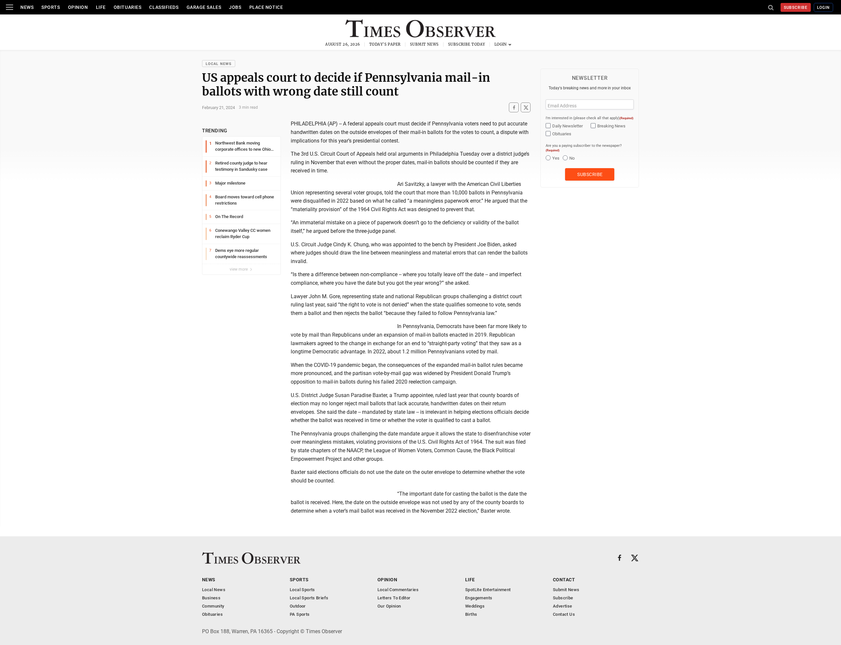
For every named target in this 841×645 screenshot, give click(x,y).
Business (211, 597)
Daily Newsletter (567, 125)
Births (471, 614)
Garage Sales (204, 7)
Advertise (562, 606)
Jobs (235, 7)
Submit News (424, 44)
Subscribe (796, 7)
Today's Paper (385, 44)
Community (213, 606)
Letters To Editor (394, 597)
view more (239, 269)
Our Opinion (389, 606)
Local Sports (302, 589)
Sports (50, 7)
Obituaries (128, 7)
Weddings (475, 606)
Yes (555, 158)
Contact (564, 579)
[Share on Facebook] (514, 107)
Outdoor (298, 606)
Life (101, 7)
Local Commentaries (398, 589)
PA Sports (300, 614)
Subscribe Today (466, 44)
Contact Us (564, 614)
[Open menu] (9, 7)
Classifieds (163, 7)
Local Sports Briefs (309, 597)
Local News (219, 64)
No (572, 158)
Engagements (478, 597)
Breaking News (611, 125)
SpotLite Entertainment (488, 589)
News (27, 7)
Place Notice (266, 7)
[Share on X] (526, 107)
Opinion (78, 7)
